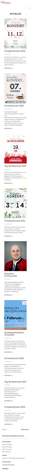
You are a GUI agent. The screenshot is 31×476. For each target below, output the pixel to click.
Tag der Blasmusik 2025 (15, 166)
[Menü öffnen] (29, 8)
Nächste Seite (25, 429)
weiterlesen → (8, 68)
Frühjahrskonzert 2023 (14, 407)
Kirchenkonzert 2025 (14, 106)
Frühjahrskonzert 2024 (14, 221)
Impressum (5, 468)
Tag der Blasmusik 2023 (15, 382)
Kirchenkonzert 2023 (14, 358)
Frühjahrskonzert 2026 (14, 51)
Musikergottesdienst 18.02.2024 (14, 333)
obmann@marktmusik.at (8, 464)
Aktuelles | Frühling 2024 (10, 274)
